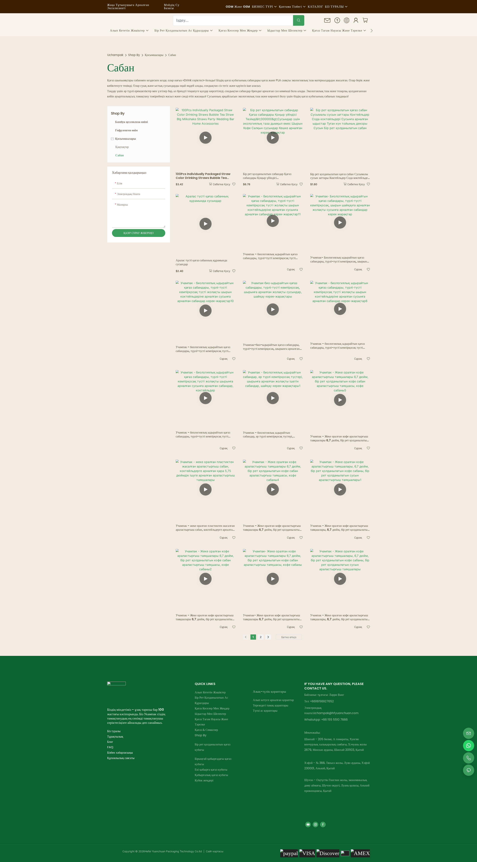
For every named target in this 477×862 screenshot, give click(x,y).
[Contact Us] (327, 21)
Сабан (172, 55)
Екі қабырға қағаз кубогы (211, 769)
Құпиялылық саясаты (121, 758)
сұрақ (291, 269)
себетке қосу (221, 184)
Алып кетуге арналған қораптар (273, 700)
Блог (110, 742)
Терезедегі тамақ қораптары (270, 705)
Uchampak (115, 55)
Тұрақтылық (115, 736)
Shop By (134, 55)
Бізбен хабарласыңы (120, 752)
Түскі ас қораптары (265, 710)
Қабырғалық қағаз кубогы (211, 775)
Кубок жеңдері (204, 780)
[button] (372, 30)
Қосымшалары (154, 55)
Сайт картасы (214, 851)
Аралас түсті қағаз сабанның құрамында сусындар (201, 262)
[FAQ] (337, 21)
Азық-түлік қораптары (269, 691)
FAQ (110, 747)
